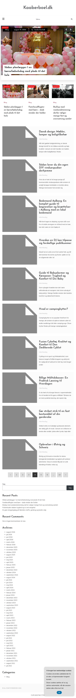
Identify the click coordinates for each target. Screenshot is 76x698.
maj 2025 (9, 560)
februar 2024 (10, 593)
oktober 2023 (11, 603)
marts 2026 (10, 542)
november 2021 (11, 656)
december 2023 (11, 598)
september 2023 (12, 605)
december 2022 (11, 625)
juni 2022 (9, 640)
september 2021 (12, 661)
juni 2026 (9, 537)
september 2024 (12, 575)
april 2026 (9, 540)
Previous (66, 30)
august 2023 (10, 608)
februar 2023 (10, 620)
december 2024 (11, 570)
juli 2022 (9, 638)
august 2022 (10, 635)
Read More (67, 73)
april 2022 (9, 646)
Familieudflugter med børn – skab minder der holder (24, 73)
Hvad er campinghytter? (53, 309)
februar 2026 (10, 545)
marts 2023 (10, 618)
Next (71, 30)
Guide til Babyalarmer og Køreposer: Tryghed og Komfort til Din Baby (54, 276)
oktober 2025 (11, 552)
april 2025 (9, 562)
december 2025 (11, 547)
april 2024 (9, 588)
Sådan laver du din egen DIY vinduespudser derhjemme (53, 168)
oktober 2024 (11, 572)
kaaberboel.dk (37, 30)
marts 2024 (10, 590)
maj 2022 (9, 643)
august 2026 (10, 532)
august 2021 (10, 663)
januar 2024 (10, 595)
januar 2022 (10, 651)
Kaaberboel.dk (38, 8)
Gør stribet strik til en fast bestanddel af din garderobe (54, 414)
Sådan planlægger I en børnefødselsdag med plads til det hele (23, 500)
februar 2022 (10, 648)
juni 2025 (9, 557)
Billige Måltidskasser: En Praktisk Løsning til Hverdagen (53, 381)
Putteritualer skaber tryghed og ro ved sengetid (18, 507)
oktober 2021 (11, 658)
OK (59, 692)
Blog (7, 30)
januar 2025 (10, 567)
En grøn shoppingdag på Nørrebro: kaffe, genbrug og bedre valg (24, 510)
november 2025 (11, 550)
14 (59, 475)
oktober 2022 (11, 630)
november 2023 (11, 600)
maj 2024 (9, 585)
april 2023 (9, 615)
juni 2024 (9, 582)
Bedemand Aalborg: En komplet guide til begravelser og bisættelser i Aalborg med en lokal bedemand (54, 207)
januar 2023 (10, 623)
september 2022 (12, 633)
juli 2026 (9, 534)
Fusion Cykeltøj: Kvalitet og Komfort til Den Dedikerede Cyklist (55, 344)
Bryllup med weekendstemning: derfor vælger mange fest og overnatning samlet (62, 113)
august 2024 (10, 577)
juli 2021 (9, 666)
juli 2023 (9, 610)
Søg (3, 484)
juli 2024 (9, 580)
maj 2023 (9, 613)
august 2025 (10, 555)
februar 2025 (10, 565)
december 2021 (11, 653)
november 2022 (11, 628)
